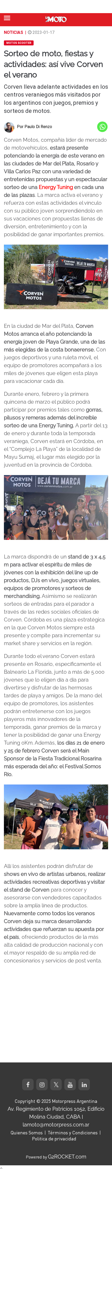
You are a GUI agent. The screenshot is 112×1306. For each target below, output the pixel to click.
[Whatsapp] (102, 127)
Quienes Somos (26, 1132)
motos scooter (18, 43)
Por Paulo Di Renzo (34, 126)
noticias (13, 32)
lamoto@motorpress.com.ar (56, 1124)
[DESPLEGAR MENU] (7, 18)
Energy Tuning (56, 187)
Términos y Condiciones (73, 1132)
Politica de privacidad (54, 1138)
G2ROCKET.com (67, 1157)
